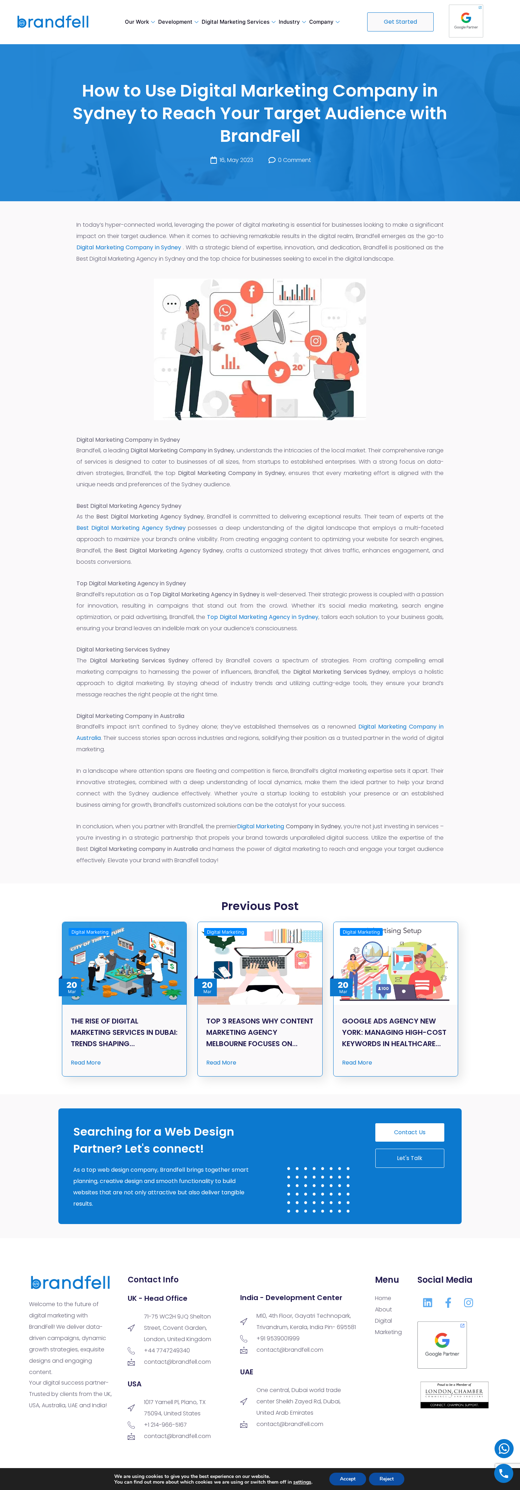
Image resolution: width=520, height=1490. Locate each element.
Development (175, 21)
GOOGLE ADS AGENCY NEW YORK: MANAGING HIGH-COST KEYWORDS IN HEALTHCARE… (394, 1032)
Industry (289, 21)
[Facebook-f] (448, 1303)
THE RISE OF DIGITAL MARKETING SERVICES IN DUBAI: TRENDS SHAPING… (124, 1032)
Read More (86, 1063)
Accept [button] (348, 1478)
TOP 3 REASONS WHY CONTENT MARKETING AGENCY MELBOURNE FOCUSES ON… (259, 1032)
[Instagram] (468, 1303)
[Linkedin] (427, 1303)
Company (321, 21)
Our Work (137, 21)
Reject (387, 1478)
